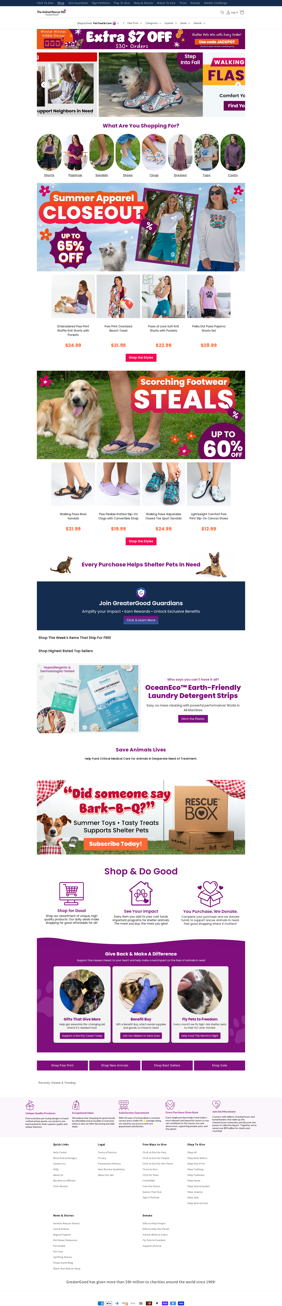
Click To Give (45, 3)
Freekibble (149, 1180)
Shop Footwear (196, 1175)
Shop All (192, 1152)
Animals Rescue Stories (66, 1223)
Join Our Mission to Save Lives (141, 1036)
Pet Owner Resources (65, 1240)
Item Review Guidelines (111, 1169)
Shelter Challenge (215, 3)
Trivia (183, 3)
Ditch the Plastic (193, 719)
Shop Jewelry (195, 1191)
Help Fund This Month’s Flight (199, 1036)
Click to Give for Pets (154, 1152)
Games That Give (152, 1191)
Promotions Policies (109, 1163)
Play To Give (122, 3)
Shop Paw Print (62, 1065)
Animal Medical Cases (155, 1234)
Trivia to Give (150, 1169)
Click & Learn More (141, 620)
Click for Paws (150, 1175)
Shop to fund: (94, 23)
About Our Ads (106, 1175)
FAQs (56, 1169)
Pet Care (58, 1251)
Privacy (102, 1158)
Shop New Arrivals (114, 1065)
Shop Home (194, 1180)
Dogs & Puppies (62, 1234)
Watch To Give (166, 3)
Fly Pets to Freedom (154, 1240)
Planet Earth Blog (63, 1262)
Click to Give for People (156, 1158)
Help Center (60, 1152)
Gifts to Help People (154, 1223)
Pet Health (59, 1245)
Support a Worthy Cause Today (82, 1036)
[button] (222, 12)
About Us (58, 1175)
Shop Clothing (195, 1169)
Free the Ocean (151, 1186)
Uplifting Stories (62, 1257)
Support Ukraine (152, 1245)
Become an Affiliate (64, 1180)
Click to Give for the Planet (158, 1163)
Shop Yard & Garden (198, 1186)
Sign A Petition (151, 1197)
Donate (195, 3)
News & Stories (143, 3)
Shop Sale (219, 1065)
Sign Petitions (101, 3)
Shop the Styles (141, 357)
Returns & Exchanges (65, 1158)
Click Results (60, 1186)
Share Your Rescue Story (66, 1268)
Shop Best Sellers (167, 1065)
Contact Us (59, 1163)
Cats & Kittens (61, 1228)
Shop (60, 3)
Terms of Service (107, 1152)
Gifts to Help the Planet (156, 1228)
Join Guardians (78, 3)
